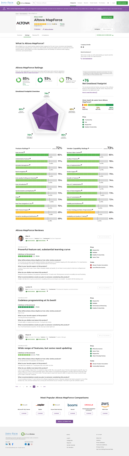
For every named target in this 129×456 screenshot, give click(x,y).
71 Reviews (37, 29)
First (17, 386)
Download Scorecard (104, 35)
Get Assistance (87, 58)
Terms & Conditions (101, 444)
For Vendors (102, 3)
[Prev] (20, 387)
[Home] (23, 3)
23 (37, 386)
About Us (86, 3)
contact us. (100, 8)
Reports (69, 442)
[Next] (41, 387)
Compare (80, 3)
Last (44, 386)
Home (17, 13)
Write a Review (122, 3)
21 (30, 386)
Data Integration (23, 13)
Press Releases (100, 442)
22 (34, 386)
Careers (98, 440)
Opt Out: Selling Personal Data (104, 449)
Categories (73, 3)
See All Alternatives (64, 421)
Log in (68, 438)
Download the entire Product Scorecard (27, 72)
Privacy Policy (100, 447)
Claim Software (107, 17)
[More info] (74, 108)
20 (26, 386)
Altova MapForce (33, 13)
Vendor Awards (93, 3)
